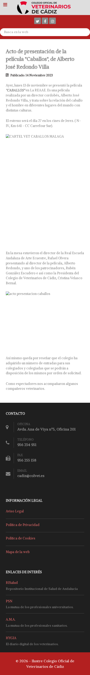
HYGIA (11, 638)
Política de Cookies (20, 538)
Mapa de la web (18, 552)
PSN (9, 601)
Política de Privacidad (22, 525)
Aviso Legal (15, 511)
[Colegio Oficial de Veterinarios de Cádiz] (45, 7)
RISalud (12, 583)
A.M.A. (10, 619)
